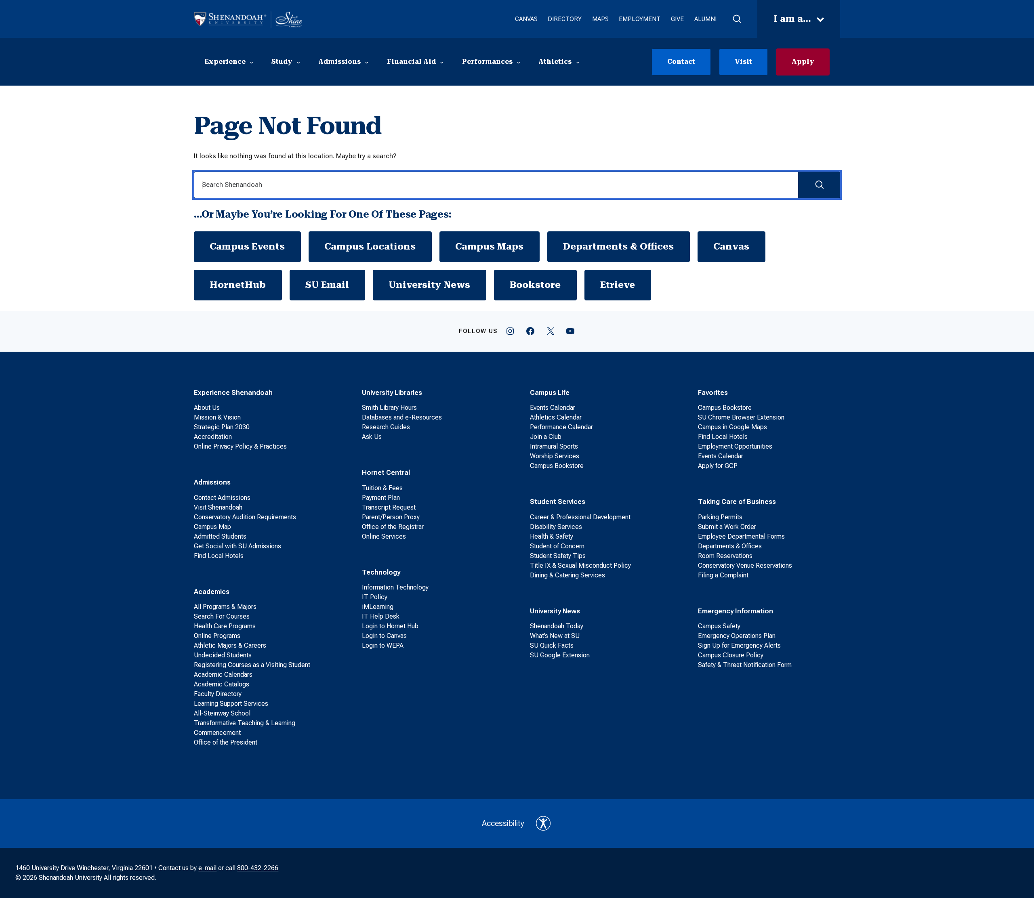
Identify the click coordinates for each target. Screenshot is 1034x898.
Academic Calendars (223, 674)
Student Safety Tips (558, 556)
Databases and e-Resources (402, 417)
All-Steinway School (222, 713)
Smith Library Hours (389, 407)
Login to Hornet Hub (390, 626)
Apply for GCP (718, 466)
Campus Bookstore (557, 466)
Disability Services (556, 527)
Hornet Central (386, 472)
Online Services (384, 536)
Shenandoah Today (556, 626)
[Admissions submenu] (367, 62)
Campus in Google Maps (732, 427)
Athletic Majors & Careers (230, 645)
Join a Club (545, 437)
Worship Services (554, 456)
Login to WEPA (383, 645)
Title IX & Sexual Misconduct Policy (580, 565)
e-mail (207, 868)
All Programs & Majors (225, 607)
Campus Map (212, 527)
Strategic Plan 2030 (222, 427)
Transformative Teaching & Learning (244, 723)
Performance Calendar (561, 427)
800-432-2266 (257, 868)
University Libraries (392, 392)
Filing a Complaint (723, 575)
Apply (803, 61)
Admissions (212, 482)
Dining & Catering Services (567, 575)
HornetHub (238, 284)
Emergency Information (735, 611)
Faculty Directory (218, 694)
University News (429, 284)
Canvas (731, 246)
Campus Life (550, 392)
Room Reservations (725, 556)
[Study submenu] (298, 62)
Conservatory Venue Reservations (745, 565)
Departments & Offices (618, 246)
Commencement (217, 732)
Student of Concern (557, 546)
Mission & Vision (217, 417)
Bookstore (535, 284)
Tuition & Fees (382, 488)
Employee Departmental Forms (741, 536)
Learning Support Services (231, 703)
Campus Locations (370, 246)
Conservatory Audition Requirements (245, 517)
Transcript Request (389, 507)
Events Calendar (552, 407)
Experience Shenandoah (233, 392)
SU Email (327, 284)
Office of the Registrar (393, 527)
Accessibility (503, 823)
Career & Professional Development (580, 517)
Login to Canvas (384, 636)
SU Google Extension (560, 655)
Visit (743, 61)
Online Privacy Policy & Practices (240, 446)
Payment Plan (381, 497)
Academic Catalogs (221, 684)
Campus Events (247, 246)
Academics (211, 591)
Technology (381, 572)
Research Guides (386, 427)
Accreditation (213, 437)
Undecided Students (223, 655)
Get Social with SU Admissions (237, 546)
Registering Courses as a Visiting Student (252, 665)
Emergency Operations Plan (737, 636)
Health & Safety (551, 536)
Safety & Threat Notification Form (745, 665)
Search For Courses (222, 616)
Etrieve (617, 284)
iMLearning (377, 607)
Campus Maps (489, 246)
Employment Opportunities (735, 446)
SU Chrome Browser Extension (741, 417)
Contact (681, 61)
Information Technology (395, 587)
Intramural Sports (554, 446)
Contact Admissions (222, 497)
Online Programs (217, 636)
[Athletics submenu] (578, 62)
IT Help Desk (380, 616)
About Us (207, 407)
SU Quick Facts (552, 645)
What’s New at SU (555, 636)
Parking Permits (720, 517)
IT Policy (374, 597)
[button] (737, 19)
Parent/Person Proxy (391, 517)
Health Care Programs (225, 626)
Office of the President (225, 742)
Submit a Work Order (727, 527)
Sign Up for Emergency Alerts (739, 645)
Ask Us (372, 437)
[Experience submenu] (252, 62)
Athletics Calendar (556, 417)
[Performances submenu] (519, 62)
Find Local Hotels (219, 556)
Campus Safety (719, 626)
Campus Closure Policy (730, 655)
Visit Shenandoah (218, 507)
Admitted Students (220, 536)
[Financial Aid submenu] (442, 62)
